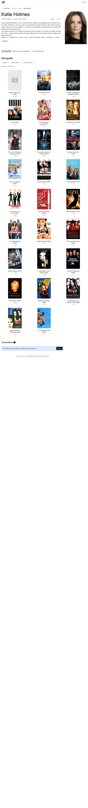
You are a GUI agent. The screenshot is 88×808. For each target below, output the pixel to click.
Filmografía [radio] (7, 51)
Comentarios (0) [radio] (38, 51)
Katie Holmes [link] (27, 8)
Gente (20, 8)
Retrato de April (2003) (44, 241)
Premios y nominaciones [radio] (22, 51)
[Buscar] (82, 2)
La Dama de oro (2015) (73, 122)
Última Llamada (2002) (15, 271)
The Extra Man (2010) (73, 182)
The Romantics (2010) (44, 182)
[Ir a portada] (3, 2)
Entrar (59, 348)
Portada (14, 8)
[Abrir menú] (85, 2)
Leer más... (5, 41)
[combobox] (5, 62)
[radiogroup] (16, 51)
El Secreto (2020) (44, 92)
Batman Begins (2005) (73, 211)
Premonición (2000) (15, 300)
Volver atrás (7, 8)
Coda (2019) (14, 122)
